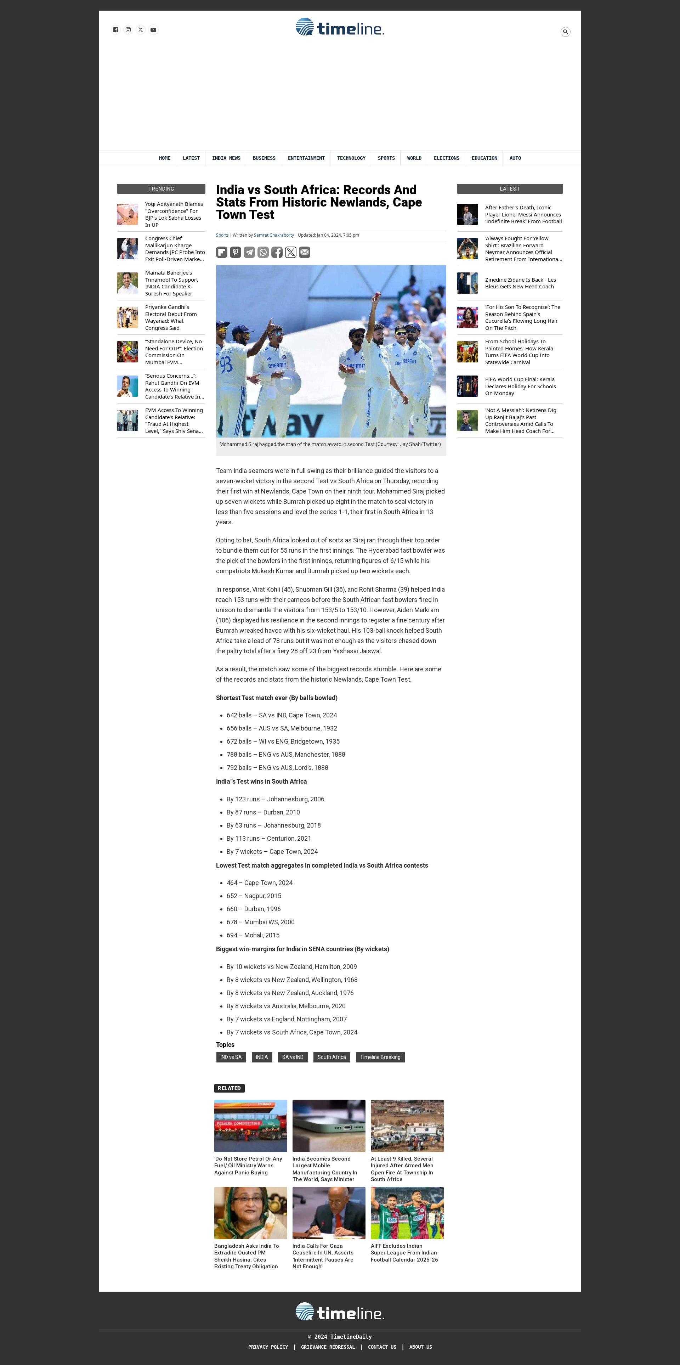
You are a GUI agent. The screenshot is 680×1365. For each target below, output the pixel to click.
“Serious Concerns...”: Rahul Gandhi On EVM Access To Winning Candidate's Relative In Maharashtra (172, 386)
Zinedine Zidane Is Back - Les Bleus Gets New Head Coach (520, 283)
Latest (191, 158)
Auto (515, 158)
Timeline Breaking (380, 1057)
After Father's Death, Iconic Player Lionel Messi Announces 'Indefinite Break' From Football (523, 214)
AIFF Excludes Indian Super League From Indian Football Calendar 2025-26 (404, 1253)
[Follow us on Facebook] (115, 30)
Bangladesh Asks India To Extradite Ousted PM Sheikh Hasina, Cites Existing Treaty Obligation (246, 1256)
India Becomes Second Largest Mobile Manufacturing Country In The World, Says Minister (325, 1169)
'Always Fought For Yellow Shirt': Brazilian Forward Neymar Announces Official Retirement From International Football (522, 249)
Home (164, 158)
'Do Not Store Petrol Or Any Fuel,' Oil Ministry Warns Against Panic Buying (248, 1166)
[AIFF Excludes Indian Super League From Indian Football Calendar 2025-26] (407, 1214)
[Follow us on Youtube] (153, 30)
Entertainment (306, 158)
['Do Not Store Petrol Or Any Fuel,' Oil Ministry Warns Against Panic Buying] (250, 1127)
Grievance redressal (328, 1347)
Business (264, 158)
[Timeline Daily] (340, 26)
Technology (351, 158)
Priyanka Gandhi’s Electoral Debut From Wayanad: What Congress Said (171, 317)
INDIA (262, 1057)
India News (226, 158)
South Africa (332, 1057)
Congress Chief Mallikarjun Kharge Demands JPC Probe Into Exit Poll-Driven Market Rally (175, 249)
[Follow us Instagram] (127, 30)
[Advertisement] (340, 97)
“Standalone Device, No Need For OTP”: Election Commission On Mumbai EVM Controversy (174, 352)
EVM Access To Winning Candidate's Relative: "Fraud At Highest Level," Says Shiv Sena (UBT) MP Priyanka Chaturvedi (174, 420)
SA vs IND (293, 1057)
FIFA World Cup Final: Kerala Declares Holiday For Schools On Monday (520, 386)
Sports (386, 158)
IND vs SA (231, 1057)
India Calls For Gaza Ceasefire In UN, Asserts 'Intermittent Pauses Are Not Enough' (323, 1256)
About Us (420, 1347)
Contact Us (382, 1347)
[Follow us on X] (140, 30)
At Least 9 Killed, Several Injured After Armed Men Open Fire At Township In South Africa (402, 1169)
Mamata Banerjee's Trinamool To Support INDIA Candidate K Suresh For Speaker (171, 283)
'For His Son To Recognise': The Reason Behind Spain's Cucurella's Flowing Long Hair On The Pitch (522, 317)
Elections (446, 158)
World (414, 158)
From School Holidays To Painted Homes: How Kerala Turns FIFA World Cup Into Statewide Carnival (519, 352)
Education (484, 158)
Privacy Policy (268, 1347)
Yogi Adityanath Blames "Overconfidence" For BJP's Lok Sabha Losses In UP (174, 214)
